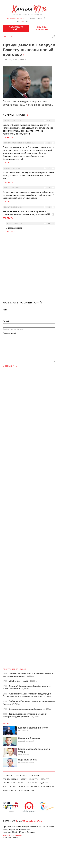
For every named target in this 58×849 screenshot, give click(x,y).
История (45, 779)
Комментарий (9, 333)
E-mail (6, 321)
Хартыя (29, 9)
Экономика (33, 775)
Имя (5, 309)
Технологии (31, 783)
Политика (7, 775)
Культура (33, 779)
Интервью (18, 783)
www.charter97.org (34, 821)
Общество (20, 775)
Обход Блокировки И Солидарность (36, 786)
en (27, 21)
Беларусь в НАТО (27, 790)
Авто (5, 786)
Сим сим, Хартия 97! (42, 28)
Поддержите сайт (16, 28)
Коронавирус (9, 790)
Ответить (8, 138)
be (18, 21)
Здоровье (45, 783)
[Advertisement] (29, 268)
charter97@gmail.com (13, 835)
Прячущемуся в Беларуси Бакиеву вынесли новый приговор (29, 50)
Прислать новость (16, 18)
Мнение (6, 723)
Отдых (13, 786)
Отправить (10, 366)
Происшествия (10, 779)
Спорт (24, 779)
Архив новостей (37, 18)
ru (23, 21)
